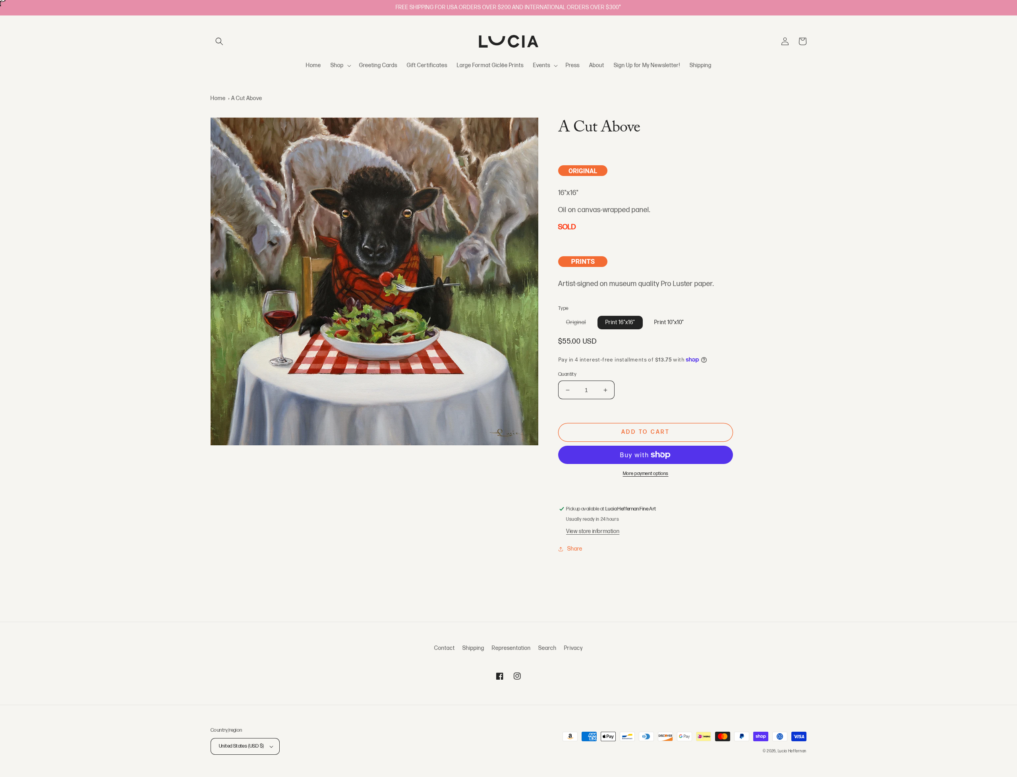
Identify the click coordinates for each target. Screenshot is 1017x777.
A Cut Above (246, 98)
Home (218, 98)
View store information (592, 531)
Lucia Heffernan (792, 751)
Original (580, 324)
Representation (511, 648)
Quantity (567, 374)
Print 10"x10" (669, 322)
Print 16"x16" (620, 322)
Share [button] (574, 548)
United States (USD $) (241, 746)
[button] (219, 41)
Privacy (573, 648)
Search (547, 648)
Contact (444, 648)
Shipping (473, 648)
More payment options (646, 474)
